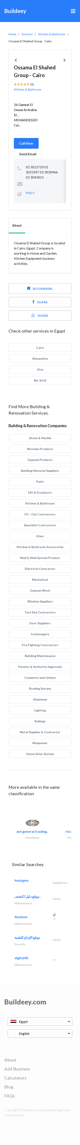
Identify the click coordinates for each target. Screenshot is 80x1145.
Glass (40, 536)
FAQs (9, 1095)
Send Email (27, 154)
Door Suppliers (40, 623)
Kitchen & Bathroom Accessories (40, 547)
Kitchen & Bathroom (51, 34)
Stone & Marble (40, 438)
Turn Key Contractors (40, 612)
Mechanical (40, 579)
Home (12, 34)
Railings (40, 721)
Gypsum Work (40, 590)
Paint (40, 481)
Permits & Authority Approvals (40, 667)
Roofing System (40, 688)
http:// (30, 193)
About (10, 1059)
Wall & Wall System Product (40, 558)
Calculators (15, 1077)
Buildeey (15, 10)
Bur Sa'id (40, 380)
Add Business (17, 1068)
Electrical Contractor (40, 568)
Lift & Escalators (40, 492)
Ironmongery (40, 634)
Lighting (40, 710)
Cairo (40, 347)
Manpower (40, 743)
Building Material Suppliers (40, 470)
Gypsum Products (40, 460)
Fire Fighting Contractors (40, 645)
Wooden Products (40, 449)
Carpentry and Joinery (40, 677)
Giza (40, 369)
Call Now (26, 143)
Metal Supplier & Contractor (40, 732)
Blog (8, 1086)
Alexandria (40, 358)
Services (27, 34)
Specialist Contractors (40, 525)
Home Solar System (40, 754)
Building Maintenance (40, 656)
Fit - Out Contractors (40, 514)
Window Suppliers (40, 601)
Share (42, 302)
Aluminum (40, 699)
